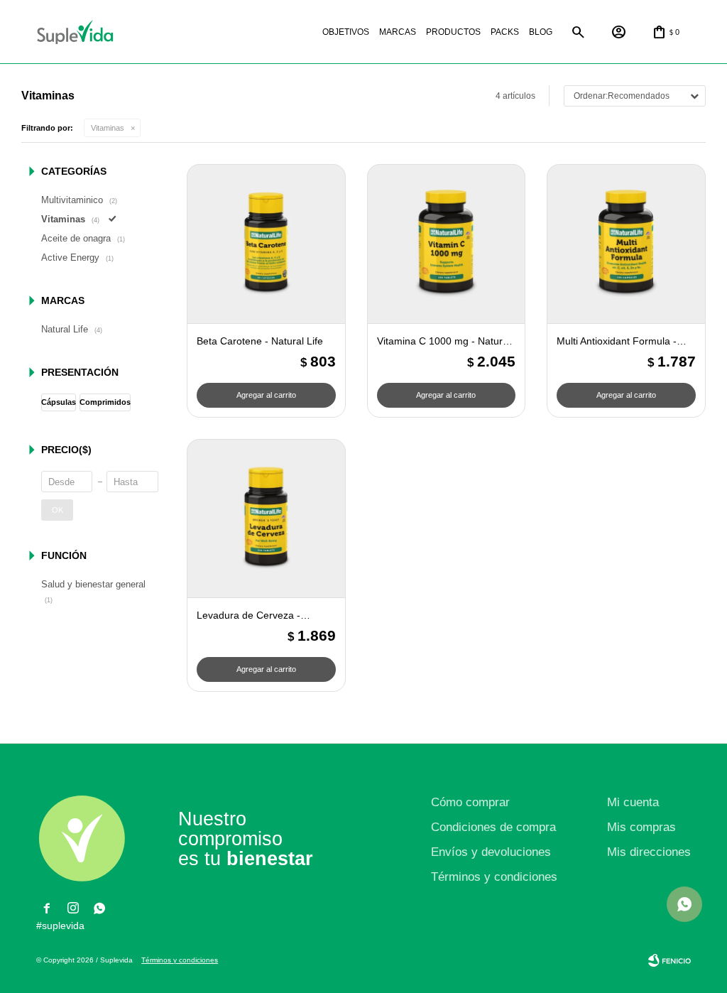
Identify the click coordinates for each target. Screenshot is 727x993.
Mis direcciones (649, 852)
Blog (540, 32)
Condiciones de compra (493, 827)
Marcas (397, 32)
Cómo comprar (470, 802)
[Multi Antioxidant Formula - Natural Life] (626, 243)
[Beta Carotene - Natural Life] (266, 243)
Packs (505, 32)
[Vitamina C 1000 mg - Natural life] (446, 243)
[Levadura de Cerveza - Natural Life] (266, 518)
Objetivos (345, 32)
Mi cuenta (633, 802)
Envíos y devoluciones (491, 852)
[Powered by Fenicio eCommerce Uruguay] (669, 960)
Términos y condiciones (494, 877)
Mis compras (641, 827)
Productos (453, 32)
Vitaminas (107, 128)
